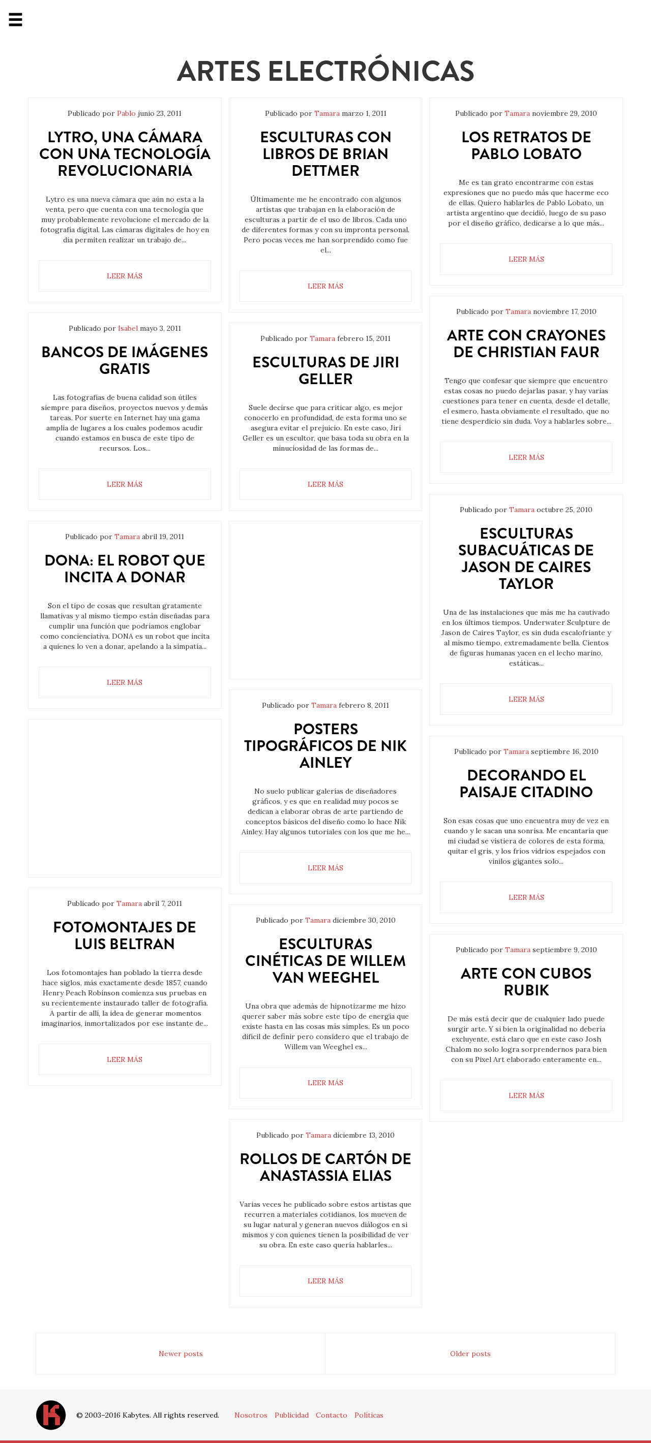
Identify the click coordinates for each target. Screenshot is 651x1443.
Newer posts (181, 1353)
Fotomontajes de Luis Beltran (124, 935)
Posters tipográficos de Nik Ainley (325, 745)
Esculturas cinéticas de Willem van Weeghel (325, 960)
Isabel (128, 328)
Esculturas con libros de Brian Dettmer (326, 154)
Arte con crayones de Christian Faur (526, 343)
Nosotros (251, 1415)
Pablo (126, 113)
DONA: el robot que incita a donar (124, 568)
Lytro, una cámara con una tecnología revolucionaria (125, 154)
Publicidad (292, 1415)
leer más (124, 275)
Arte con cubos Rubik (526, 981)
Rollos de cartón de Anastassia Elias (325, 1167)
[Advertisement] (124, 806)
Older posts (470, 1353)
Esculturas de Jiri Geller (325, 370)
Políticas (368, 1415)
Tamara (127, 536)
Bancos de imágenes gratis (124, 360)
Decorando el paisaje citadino (526, 783)
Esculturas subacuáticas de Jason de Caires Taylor (526, 558)
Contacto (331, 1415)
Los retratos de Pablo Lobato (526, 145)
